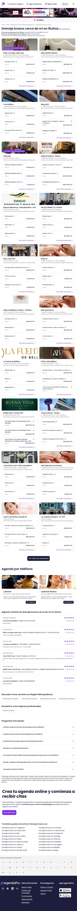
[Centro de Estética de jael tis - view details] (20, 508)
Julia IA (43, 894)
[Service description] (16, 62)
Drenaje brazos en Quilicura (12, 844)
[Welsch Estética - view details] (57, 148)
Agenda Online (46, 890)
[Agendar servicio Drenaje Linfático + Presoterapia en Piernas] (57, 371)
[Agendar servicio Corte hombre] (57, 337)
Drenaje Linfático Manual (48, 699)
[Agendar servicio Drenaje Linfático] (19, 63)
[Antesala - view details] (20, 148)
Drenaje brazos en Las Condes (13, 836)
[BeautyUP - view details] (57, 96)
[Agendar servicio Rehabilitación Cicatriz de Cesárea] (57, 380)
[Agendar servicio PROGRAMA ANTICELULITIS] (57, 183)
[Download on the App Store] (67, 889)
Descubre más (9, 812)
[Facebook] (7, 888)
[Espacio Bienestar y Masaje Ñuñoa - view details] (20, 199)
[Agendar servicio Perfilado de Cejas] (57, 493)
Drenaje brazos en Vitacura (49, 839)
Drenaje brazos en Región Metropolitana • (23, 25)
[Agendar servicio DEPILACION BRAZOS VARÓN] (19, 166)
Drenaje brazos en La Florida (50, 828)
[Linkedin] (12, 888)
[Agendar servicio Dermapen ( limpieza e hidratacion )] (19, 544)
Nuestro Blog (27, 887)
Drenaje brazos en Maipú (48, 850)
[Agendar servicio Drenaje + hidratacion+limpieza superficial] (19, 527)
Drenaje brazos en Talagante (13, 828)
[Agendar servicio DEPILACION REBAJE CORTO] (19, 183)
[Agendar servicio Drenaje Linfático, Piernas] (19, 131)
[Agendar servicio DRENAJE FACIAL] (57, 114)
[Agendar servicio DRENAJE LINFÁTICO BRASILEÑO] (57, 63)
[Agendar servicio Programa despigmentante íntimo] (57, 440)
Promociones (27, 896)
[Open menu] (73, 4)
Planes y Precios (46, 887)
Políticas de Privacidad (26, 891)
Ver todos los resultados (38, 558)
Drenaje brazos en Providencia (51, 833)
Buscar (65, 4)
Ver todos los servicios (26, 86)
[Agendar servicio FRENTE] (19, 380)
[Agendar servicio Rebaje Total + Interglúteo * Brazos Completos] (57, 123)
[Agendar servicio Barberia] (57, 544)
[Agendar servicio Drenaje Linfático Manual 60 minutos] (19, 269)
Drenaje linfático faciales (29, 699)
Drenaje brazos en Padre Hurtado (15, 842)
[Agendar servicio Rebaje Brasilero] (57, 286)
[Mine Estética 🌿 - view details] (57, 45)
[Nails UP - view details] (57, 250)
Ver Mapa (40, 20)
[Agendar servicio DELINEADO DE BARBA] (57, 132)
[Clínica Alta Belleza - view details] (57, 353)
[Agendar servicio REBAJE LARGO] (19, 371)
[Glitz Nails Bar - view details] (57, 457)
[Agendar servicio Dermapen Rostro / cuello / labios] (19, 535)
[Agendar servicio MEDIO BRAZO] (19, 389)
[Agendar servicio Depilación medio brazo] (19, 286)
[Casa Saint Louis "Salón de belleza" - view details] (20, 457)
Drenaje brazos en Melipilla (49, 847)
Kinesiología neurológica (10, 699)
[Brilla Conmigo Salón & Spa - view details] (20, 45)
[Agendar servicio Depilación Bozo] (57, 484)
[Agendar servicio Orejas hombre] (57, 226)
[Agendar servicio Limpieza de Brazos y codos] (57, 166)
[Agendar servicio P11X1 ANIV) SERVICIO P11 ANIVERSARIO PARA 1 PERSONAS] (19, 423)
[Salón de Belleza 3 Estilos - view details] (20, 302)
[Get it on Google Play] (67, 894)
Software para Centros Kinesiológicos (37, 804)
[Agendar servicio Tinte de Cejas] (19, 277)
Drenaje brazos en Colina (11, 839)
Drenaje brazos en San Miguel (50, 844)
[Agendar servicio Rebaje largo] (19, 217)
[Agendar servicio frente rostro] (19, 123)
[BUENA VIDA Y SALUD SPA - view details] (20, 404)
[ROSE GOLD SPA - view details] (20, 250)
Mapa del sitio (27, 899)
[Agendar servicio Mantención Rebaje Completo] (57, 431)
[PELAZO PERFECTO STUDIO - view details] (57, 199)
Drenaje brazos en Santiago (49, 836)
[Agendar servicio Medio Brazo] (19, 226)
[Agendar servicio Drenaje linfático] (19, 320)
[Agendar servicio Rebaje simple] (19, 235)
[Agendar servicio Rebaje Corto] (19, 80)
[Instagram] (3, 888)
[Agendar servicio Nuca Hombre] (19, 493)
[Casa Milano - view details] (20, 96)
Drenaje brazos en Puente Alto (14, 830)
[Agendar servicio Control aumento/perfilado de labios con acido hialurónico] (57, 389)
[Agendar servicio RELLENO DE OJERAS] (57, 72)
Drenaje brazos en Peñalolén (50, 842)
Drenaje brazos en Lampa (12, 847)
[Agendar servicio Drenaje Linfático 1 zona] (57, 320)
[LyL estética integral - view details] (57, 508)
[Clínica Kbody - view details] (57, 404)
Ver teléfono (30, 602)
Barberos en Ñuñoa (9, 710)
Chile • (8, 25)
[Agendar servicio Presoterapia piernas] (57, 423)
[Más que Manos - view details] (57, 302)
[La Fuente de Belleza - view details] (20, 353)
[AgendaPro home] (3, 4)
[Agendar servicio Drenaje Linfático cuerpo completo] (57, 329)
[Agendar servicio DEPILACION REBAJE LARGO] (19, 175)
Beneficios (26, 902)
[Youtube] (17, 888)
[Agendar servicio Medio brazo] (19, 484)
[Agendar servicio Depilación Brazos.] (57, 475)
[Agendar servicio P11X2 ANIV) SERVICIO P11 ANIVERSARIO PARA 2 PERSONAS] (19, 432)
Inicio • (4, 25)
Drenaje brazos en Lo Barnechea (51, 830)
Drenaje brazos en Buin (11, 833)
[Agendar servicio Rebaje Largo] (19, 72)
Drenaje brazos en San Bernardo (14, 850)
